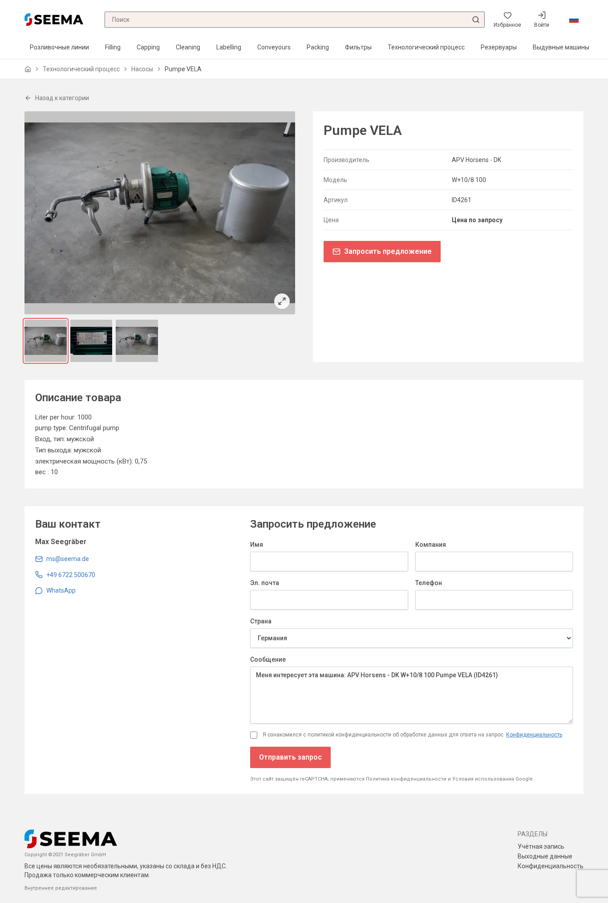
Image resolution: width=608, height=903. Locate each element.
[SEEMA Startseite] (53, 19)
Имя (256, 544)
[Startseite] (27, 69)
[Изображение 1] (45, 341)
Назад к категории (62, 98)
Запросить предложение (388, 251)
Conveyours (274, 47)
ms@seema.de (67, 558)
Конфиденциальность (534, 735)
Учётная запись (541, 846)
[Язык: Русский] (574, 19)
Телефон (428, 582)
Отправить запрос (290, 757)
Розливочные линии (59, 47)
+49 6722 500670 (70, 574)
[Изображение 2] (91, 341)
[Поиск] (476, 20)
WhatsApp (61, 590)
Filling (113, 47)
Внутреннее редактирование (60, 888)
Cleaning (188, 47)
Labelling (228, 47)
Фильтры (358, 47)
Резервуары (499, 47)
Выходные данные (545, 856)
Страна (261, 621)
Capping (148, 47)
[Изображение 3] (137, 341)
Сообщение (268, 659)
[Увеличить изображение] (159, 212)
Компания (430, 544)
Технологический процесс (426, 47)
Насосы (142, 69)
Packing (318, 47)
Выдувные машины (561, 47)
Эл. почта (264, 582)
